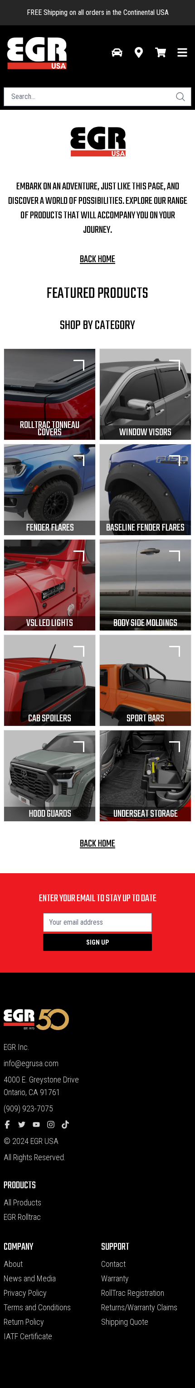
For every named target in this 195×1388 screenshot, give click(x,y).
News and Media (30, 1278)
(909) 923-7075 (28, 1108)
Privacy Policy (25, 1293)
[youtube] (40, 1125)
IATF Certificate (28, 1336)
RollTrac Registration (132, 1293)
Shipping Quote (124, 1322)
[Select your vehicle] (117, 52)
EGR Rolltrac (22, 1217)
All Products (22, 1202)
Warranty (115, 1278)
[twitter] (25, 1125)
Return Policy (24, 1322)
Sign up (97, 942)
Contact (113, 1264)
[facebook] (11, 1125)
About (13, 1264)
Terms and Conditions (37, 1307)
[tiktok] (69, 1125)
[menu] (182, 52)
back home (97, 259)
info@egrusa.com (31, 1063)
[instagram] (54, 1125)
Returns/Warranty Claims (139, 1307)
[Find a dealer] (139, 52)
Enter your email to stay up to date (97, 898)
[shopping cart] (160, 52)
